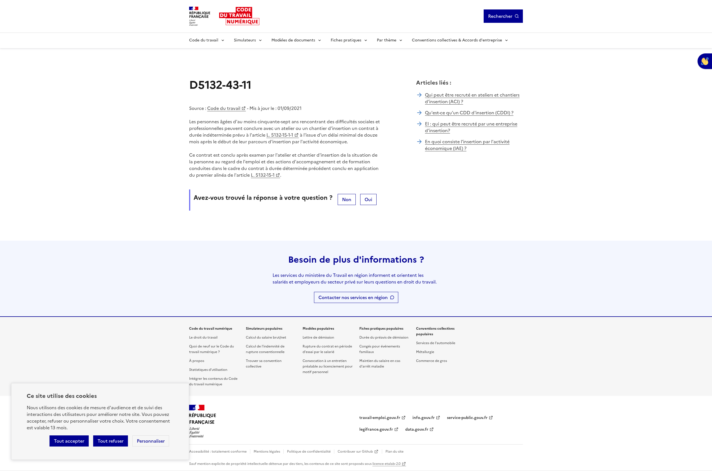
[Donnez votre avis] (705, 61)
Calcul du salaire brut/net (266, 337)
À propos (196, 360)
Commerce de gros (431, 360)
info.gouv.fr (423, 418)
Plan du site (394, 451)
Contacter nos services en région (353, 297)
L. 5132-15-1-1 (279, 135)
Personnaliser (151, 441)
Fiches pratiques (346, 40)
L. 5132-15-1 (263, 175)
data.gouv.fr (416, 429)
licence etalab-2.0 (386, 463)
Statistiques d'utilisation (208, 369)
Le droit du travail (203, 337)
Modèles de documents (293, 40)
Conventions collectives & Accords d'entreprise (457, 40)
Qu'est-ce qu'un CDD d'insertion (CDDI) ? (469, 112)
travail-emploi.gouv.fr (379, 418)
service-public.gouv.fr (467, 418)
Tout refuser (110, 441)
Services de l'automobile (435, 343)
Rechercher (500, 16)
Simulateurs (245, 40)
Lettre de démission (318, 337)
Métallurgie (425, 351)
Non (346, 199)
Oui (368, 199)
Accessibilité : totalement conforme (218, 451)
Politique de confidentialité (309, 451)
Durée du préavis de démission (383, 337)
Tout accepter (69, 441)
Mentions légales (267, 451)
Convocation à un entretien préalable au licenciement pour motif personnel (328, 366)
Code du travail (203, 40)
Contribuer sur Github (355, 451)
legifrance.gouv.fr (376, 429)
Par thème (386, 40)
